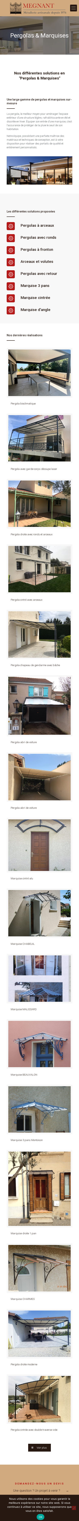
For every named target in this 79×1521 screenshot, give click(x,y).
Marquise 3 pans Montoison (27, 1140)
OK (41, 1517)
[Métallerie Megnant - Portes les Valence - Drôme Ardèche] (39, 8)
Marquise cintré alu (22, 878)
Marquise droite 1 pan (23, 1233)
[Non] (74, 1508)
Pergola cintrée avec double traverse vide (34, 1429)
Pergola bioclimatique (23, 403)
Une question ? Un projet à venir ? (36, 1491)
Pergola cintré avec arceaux (26, 599)
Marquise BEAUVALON (24, 1074)
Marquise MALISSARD (24, 1009)
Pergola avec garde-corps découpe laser (34, 468)
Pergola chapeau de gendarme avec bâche (35, 665)
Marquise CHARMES (23, 1299)
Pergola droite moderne (24, 1364)
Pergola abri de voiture (24, 742)
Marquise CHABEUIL (23, 943)
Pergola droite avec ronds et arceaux (31, 534)
